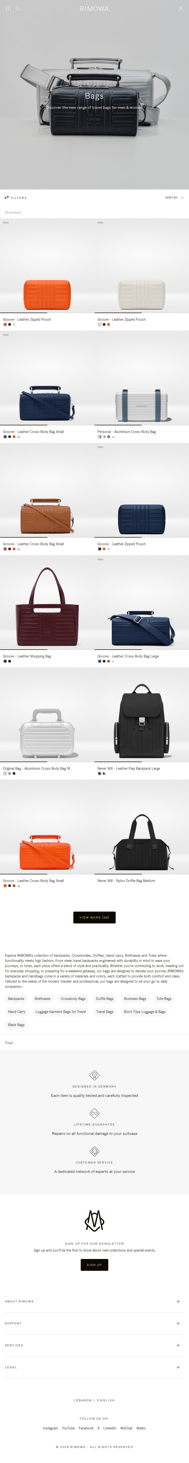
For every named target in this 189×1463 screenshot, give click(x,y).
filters (18, 198)
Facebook (86, 1428)
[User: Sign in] (181, 9)
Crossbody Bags (73, 998)
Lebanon (84, 1400)
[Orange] (5, 324)
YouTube (68, 1428)
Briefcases (42, 998)
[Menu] (8, 9)
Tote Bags (164, 998)
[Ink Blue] (9, 324)
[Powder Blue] (99, 436)
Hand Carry (16, 1012)
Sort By (171, 198)
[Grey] (104, 773)
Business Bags (135, 998)
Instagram (50, 1428)
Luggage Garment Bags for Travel (61, 1012)
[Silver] (104, 436)
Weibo (141, 1428)
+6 (18, 437)
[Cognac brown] (5, 549)
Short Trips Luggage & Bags (145, 1012)
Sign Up (94, 1265)
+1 (113, 661)
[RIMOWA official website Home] (95, 8)
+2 (113, 437)
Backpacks (16, 998)
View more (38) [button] (94, 917)
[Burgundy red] (5, 661)
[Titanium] (108, 436)
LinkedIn (109, 1428)
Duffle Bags (105, 998)
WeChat (126, 1428)
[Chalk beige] (14, 324)
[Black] (9, 436)
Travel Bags (104, 1012)
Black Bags (16, 1025)
